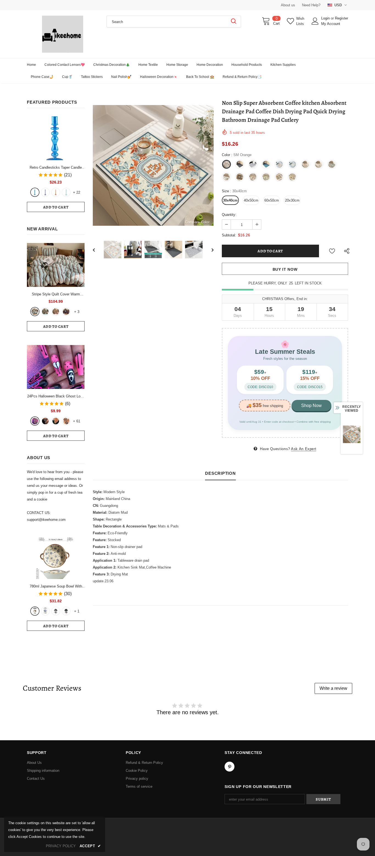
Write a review (333, 688)
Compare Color (197, 222)
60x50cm (271, 200)
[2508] (56, 421)
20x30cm (292, 200)
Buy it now (285, 269)
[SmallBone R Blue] (35, 192)
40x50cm (251, 200)
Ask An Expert (303, 449)
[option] (153, 165)
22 (76, 192)
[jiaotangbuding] (66, 311)
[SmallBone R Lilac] (45, 192)
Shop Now (311, 405)
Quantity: (229, 215)
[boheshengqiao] (35, 311)
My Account (330, 24)
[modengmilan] (45, 311)
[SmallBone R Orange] (56, 192)
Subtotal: (229, 235)
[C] (56, 611)
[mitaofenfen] (56, 311)
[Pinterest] (229, 767)
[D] (66, 611)
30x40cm (230, 200)
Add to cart (56, 207)
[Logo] (62, 34)
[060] (66, 421)
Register (341, 18)
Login (326, 18)
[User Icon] (315, 21)
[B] (45, 611)
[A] (35, 611)
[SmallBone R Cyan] (66, 192)
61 (76, 421)
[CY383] (45, 421)
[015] (35, 421)
